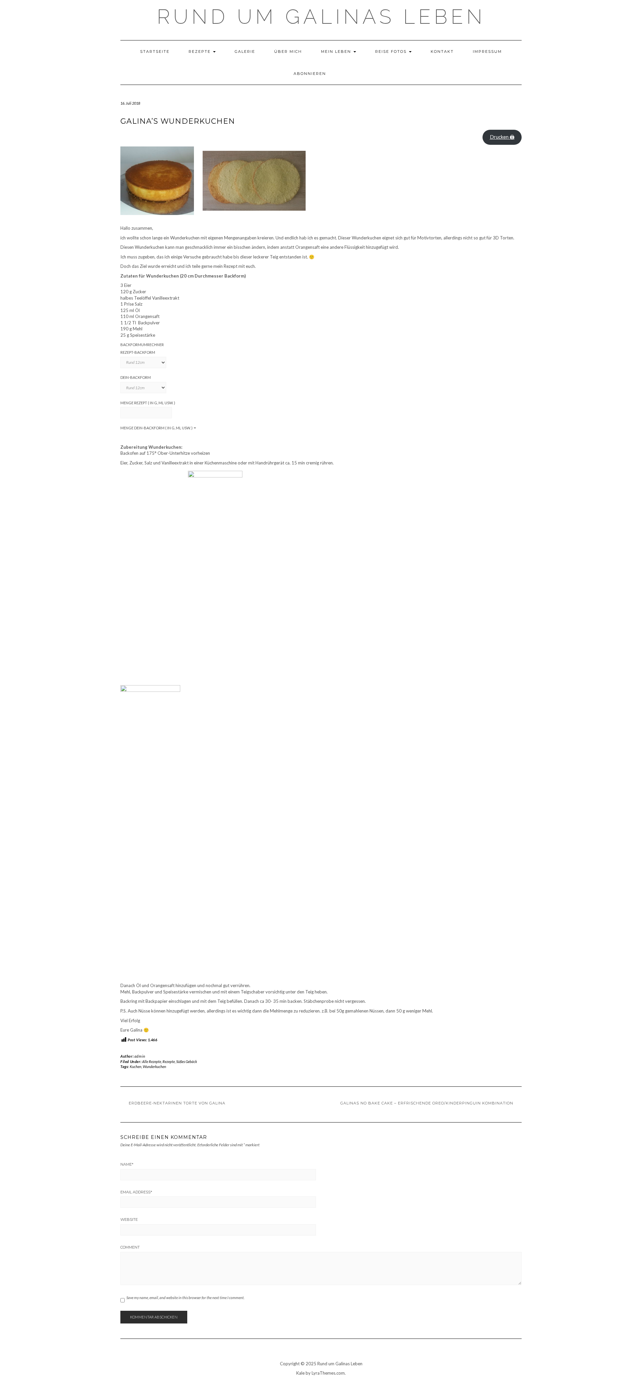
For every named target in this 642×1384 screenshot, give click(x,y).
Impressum (487, 51)
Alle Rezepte (151, 1061)
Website (129, 1219)
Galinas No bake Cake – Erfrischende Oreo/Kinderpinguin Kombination (426, 1103)
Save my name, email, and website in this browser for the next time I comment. (185, 1297)
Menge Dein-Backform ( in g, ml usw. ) (156, 428)
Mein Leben (337, 51)
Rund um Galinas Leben (321, 16)
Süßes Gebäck (186, 1061)
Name (126, 1164)
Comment (130, 1247)
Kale (300, 1373)
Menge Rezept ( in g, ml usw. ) (147, 403)
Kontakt (442, 51)
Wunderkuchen (154, 1066)
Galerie (245, 51)
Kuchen (135, 1066)
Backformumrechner (142, 344)
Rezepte (200, 51)
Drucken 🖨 (502, 137)
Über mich (288, 51)
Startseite (155, 51)
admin (139, 1056)
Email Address (136, 1192)
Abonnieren (310, 73)
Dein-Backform (135, 377)
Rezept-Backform (137, 352)
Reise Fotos (391, 51)
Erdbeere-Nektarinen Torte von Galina (177, 1103)
